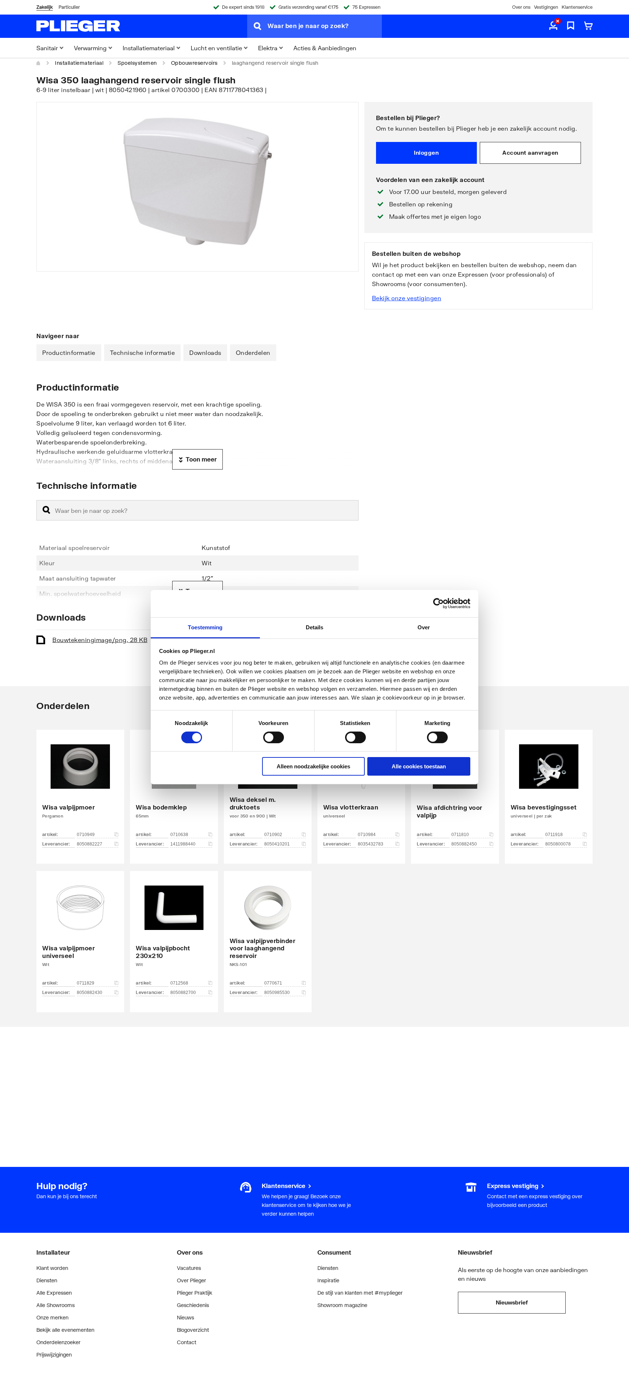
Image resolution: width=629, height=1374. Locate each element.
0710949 (86, 834)
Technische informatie (142, 352)
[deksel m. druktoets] (268, 786)
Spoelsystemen (137, 63)
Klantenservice (577, 7)
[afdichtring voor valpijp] (455, 786)
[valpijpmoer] (80, 786)
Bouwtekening (99, 639)
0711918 (554, 834)
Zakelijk (44, 7)
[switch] (273, 737)
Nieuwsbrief (512, 1302)
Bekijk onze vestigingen (407, 297)
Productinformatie (68, 352)
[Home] (38, 63)
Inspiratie (328, 1280)
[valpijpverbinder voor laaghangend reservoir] (268, 930)
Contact (186, 1342)
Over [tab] (424, 627)
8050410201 (277, 844)
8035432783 (370, 844)
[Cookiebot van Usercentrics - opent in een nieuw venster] (438, 603)
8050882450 (464, 844)
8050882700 (183, 992)
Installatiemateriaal (79, 63)
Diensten (46, 1280)
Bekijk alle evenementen (65, 1330)
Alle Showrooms (55, 1305)
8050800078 (558, 844)
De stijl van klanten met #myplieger (360, 1293)
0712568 (179, 983)
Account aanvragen (530, 152)
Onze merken (52, 1317)
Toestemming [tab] (205, 627)
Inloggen (426, 152)
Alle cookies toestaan (419, 766)
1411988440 (182, 844)
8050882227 (89, 844)
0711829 (85, 983)
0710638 (179, 834)
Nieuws (185, 1317)
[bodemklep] (174, 786)
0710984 (367, 834)
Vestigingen (546, 7)
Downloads (205, 352)
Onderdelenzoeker (58, 1342)
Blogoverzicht (193, 1330)
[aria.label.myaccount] (553, 26)
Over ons (521, 7)
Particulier (69, 7)
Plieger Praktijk (194, 1293)
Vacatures (189, 1268)
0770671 (273, 983)
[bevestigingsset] (549, 786)
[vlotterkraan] (361, 786)
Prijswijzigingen (54, 1354)
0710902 (273, 834)
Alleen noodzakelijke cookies (313, 766)
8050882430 (89, 992)
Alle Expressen (54, 1293)
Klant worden (52, 1268)
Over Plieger (191, 1280)
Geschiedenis (193, 1305)
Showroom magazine (342, 1305)
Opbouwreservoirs (194, 63)
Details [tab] (315, 627)
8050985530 (277, 992)
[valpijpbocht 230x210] (174, 930)
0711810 (460, 834)
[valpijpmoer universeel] (80, 930)
